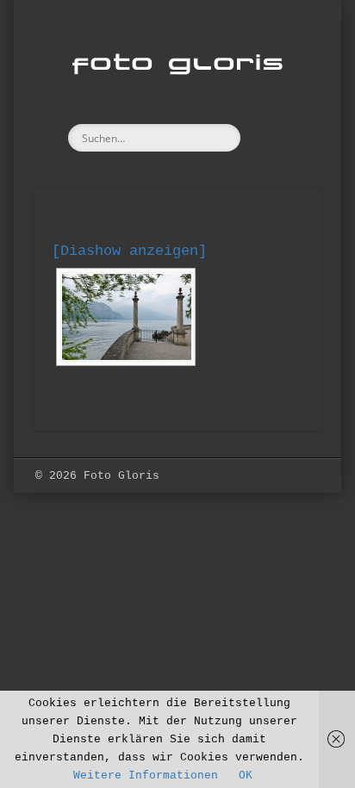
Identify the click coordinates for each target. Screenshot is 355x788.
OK (245, 775)
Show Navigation (278, 154)
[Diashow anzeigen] (129, 251)
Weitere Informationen (145, 775)
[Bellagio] (125, 317)
